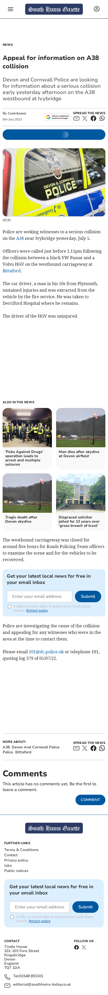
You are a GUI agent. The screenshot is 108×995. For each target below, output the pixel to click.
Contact (11, 855)
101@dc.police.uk (46, 651)
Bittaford (12, 270)
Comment (90, 799)
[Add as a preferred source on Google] (57, 117)
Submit (88, 596)
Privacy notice (37, 610)
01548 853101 (31, 976)
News (8, 45)
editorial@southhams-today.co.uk (42, 984)
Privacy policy (16, 860)
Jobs (8, 865)
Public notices (16, 870)
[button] (10, 9)
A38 (20, 238)
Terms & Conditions (21, 849)
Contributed (17, 113)
